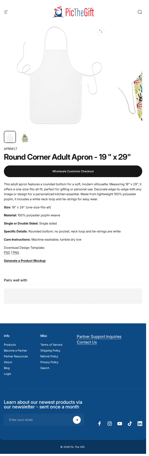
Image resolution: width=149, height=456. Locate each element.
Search (44, 368)
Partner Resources (16, 356)
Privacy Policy (49, 362)
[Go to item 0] (10, 137)
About (8, 362)
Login (7, 373)
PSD (7, 252)
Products (10, 344)
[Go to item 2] (25, 137)
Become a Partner (15, 350)
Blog (7, 368)
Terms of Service (51, 344)
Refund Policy (49, 356)
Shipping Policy (50, 350)
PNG (16, 252)
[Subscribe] (77, 420)
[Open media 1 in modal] (101, 31)
